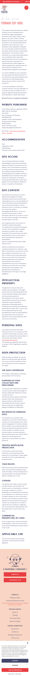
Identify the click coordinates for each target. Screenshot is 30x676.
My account (15, 629)
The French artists (15, 618)
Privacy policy (18, 673)
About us (15, 612)
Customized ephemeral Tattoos (15, 601)
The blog (15, 615)
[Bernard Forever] (4, 9)
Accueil (7, 19)
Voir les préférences (15, 670)
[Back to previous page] (3, 19)
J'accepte (15, 660)
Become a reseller (15, 621)
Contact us (15, 632)
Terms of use (15, 638)
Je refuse (15, 665)
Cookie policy (11, 673)
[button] (27, 643)
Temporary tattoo (15, 598)
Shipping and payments (15, 635)
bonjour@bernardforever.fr (10, 340)
